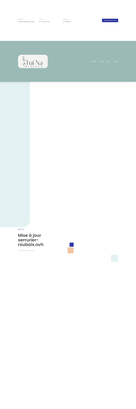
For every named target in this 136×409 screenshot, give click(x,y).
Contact (116, 61)
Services (101, 61)
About (108, 61)
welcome (93, 61)
